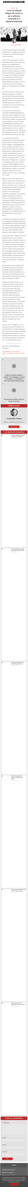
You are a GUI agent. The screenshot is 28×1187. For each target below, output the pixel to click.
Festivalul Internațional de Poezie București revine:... (17, 663)
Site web (4, 1152)
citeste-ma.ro (15, 438)
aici (23, 272)
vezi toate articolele (14, 426)
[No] (23, 1181)
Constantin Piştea (16, 45)
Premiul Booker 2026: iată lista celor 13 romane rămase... (18, 890)
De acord (14, 1184)
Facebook (5, 353)
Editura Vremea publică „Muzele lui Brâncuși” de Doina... (17, 777)
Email (4, 1145)
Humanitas (17, 353)
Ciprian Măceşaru (7, 351)
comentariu (5, 1122)
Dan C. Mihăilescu (16, 351)
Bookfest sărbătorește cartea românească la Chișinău (18, 436)
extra (17, 8)
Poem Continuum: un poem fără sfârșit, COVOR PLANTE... (18, 549)
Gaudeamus (11, 353)
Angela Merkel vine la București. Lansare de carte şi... (18, 1003)
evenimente (12, 8)
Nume (4, 1138)
